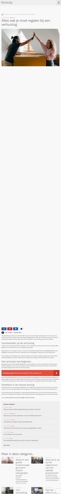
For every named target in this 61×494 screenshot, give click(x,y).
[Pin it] (9, 328)
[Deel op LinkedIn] (15, 328)
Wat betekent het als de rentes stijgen (15, 397)
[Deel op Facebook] (3, 328)
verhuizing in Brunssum (49, 350)
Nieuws (6, 14)
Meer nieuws (7, 445)
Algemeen (12, 17)
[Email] (21, 328)
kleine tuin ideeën (30, 397)
